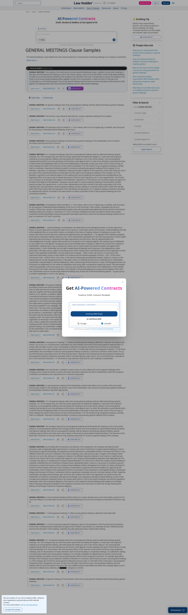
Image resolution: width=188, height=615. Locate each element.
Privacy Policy (109, 329)
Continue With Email (94, 314)
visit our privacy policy (28, 605)
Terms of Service (97, 329)
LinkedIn (107, 323)
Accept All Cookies (12, 609)
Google (83, 323)
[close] (122, 282)
